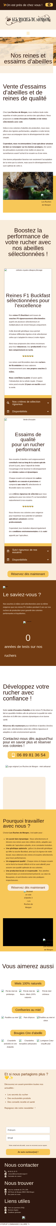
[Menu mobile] (28, 33)
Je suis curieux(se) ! (28, 1152)
